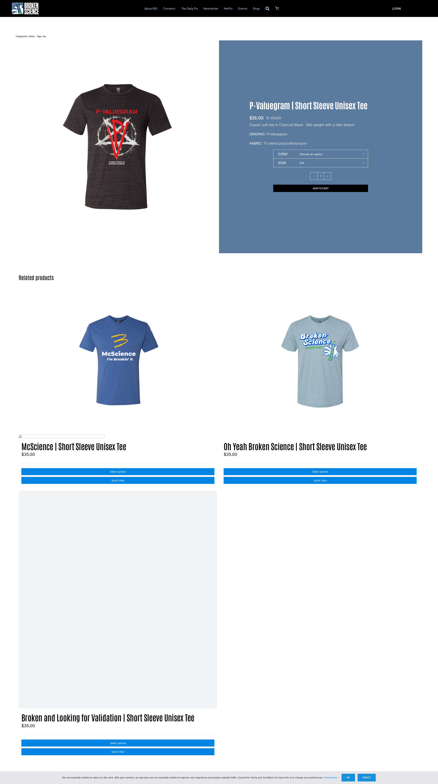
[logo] (25, 4)
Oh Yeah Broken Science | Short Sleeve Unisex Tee (295, 446)
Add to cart (320, 188)
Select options (320, 471)
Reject (367, 777)
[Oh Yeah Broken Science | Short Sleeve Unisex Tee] (320, 361)
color (283, 153)
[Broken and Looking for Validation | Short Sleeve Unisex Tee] (118, 600)
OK (348, 777)
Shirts (32, 36)
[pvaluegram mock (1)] (117, 146)
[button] (267, 8)
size (282, 162)
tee (44, 36)
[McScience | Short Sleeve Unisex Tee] (118, 361)
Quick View (320, 480)
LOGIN (396, 8)
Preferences (331, 777)
